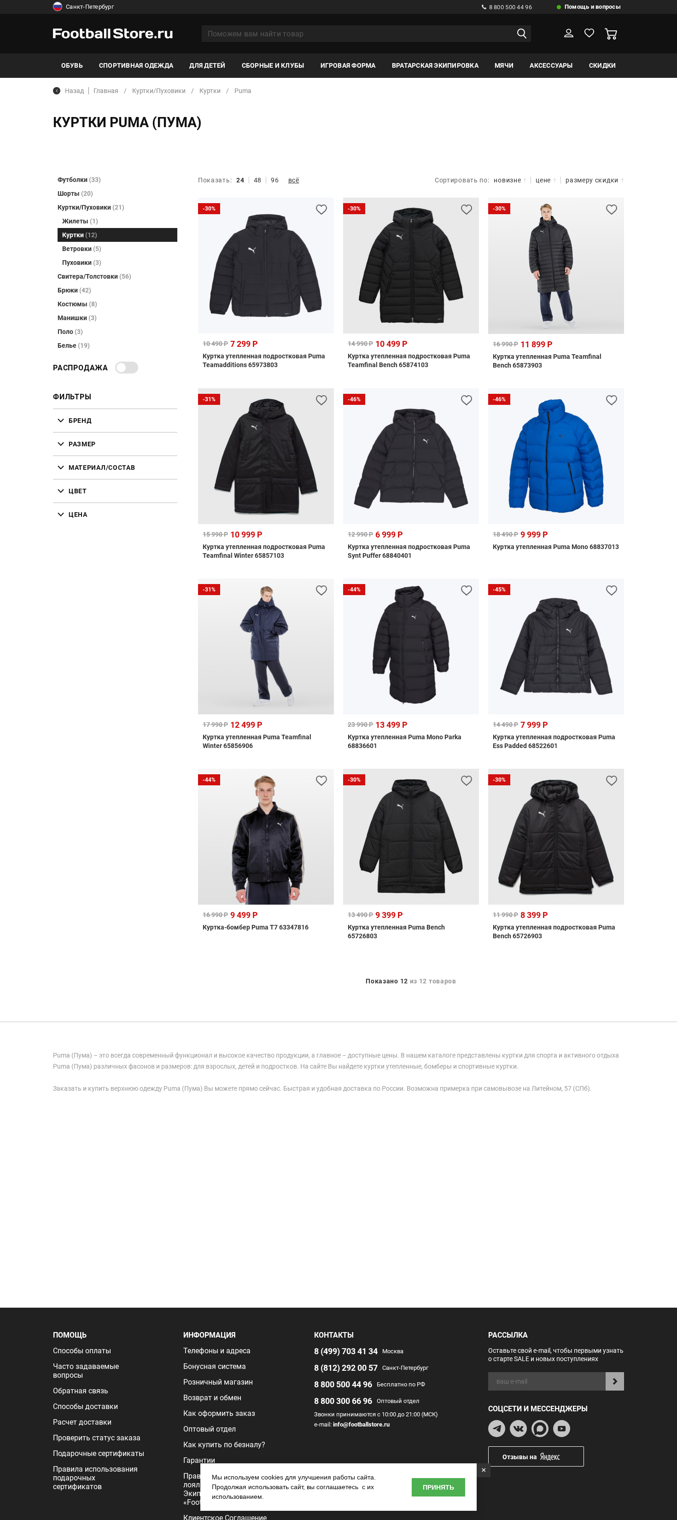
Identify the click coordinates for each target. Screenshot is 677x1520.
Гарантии (199, 1460)
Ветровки (81, 248)
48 (258, 180)
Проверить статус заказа (96, 1437)
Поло (70, 331)
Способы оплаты (82, 1350)
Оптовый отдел (209, 1429)
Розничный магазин (218, 1382)
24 (240, 180)
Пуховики (81, 262)
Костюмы (77, 304)
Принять (438, 1487)
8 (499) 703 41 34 (346, 1351)
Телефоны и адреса (217, 1350)
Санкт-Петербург (90, 6)
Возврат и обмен (212, 1397)
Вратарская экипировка (435, 65)
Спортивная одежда (136, 65)
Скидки (602, 65)
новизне (507, 180)
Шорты (75, 193)
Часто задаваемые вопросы (86, 1371)
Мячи (504, 65)
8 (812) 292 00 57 (346, 1368)
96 (275, 180)
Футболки (79, 179)
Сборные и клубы (273, 65)
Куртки (79, 235)
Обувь (72, 65)
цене (543, 180)
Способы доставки (85, 1406)
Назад (74, 90)
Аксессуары (551, 65)
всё (293, 180)
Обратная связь (80, 1390)
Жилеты (80, 221)
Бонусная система (214, 1366)
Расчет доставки (82, 1422)
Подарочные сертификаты (98, 1453)
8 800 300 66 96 (343, 1401)
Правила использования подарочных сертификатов (95, 1478)
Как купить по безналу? (224, 1444)
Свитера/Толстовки (94, 276)
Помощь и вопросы (593, 6)
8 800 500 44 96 (510, 7)
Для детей (207, 65)
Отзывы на (519, 1457)
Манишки (77, 318)
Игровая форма (348, 65)
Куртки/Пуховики (91, 207)
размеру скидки (592, 180)
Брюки (74, 290)
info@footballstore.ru (361, 1424)
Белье (74, 345)
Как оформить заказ (219, 1413)
